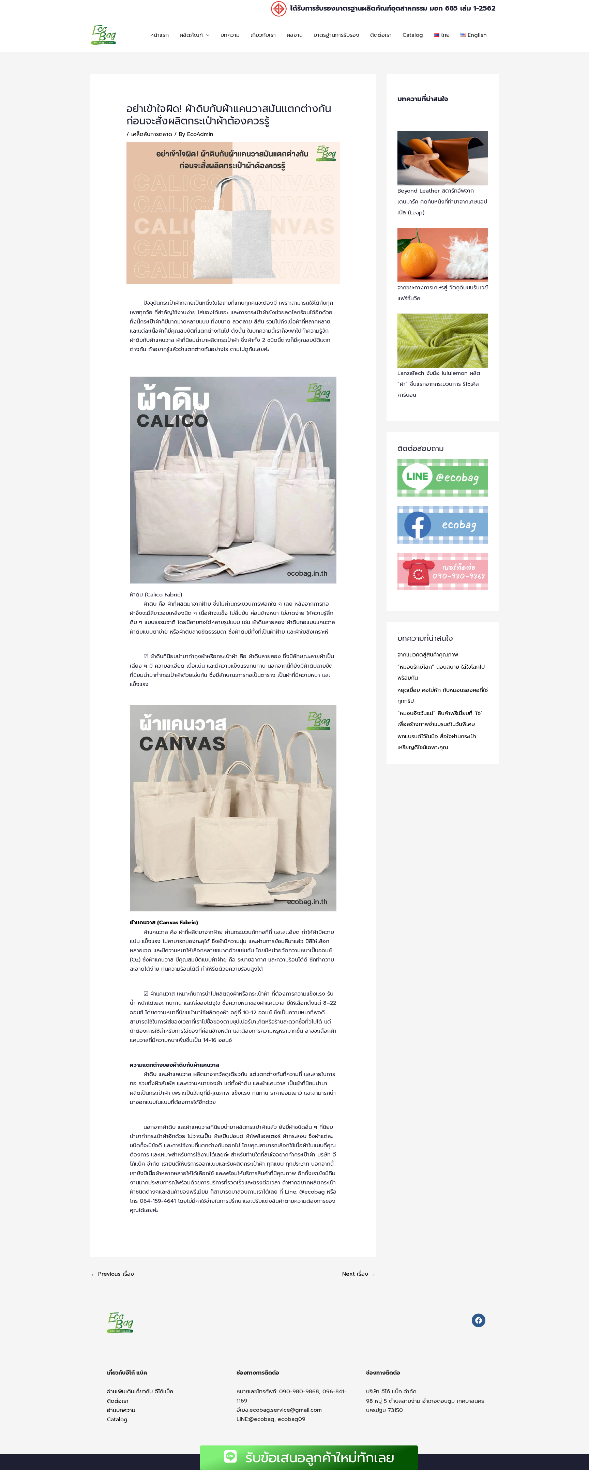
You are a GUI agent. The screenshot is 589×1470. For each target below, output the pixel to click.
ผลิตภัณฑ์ (191, 35)
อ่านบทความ (121, 1410)
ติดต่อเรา (381, 35)
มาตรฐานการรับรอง (336, 35)
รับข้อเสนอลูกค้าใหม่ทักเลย (319, 1457)
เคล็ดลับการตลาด (151, 134)
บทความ (230, 35)
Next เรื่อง (359, 1274)
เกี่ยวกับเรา (263, 35)
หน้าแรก (159, 35)
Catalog (413, 35)
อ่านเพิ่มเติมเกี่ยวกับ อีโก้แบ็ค (140, 1392)
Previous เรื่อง (112, 1274)
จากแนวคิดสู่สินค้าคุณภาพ (427, 655)
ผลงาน (295, 35)
